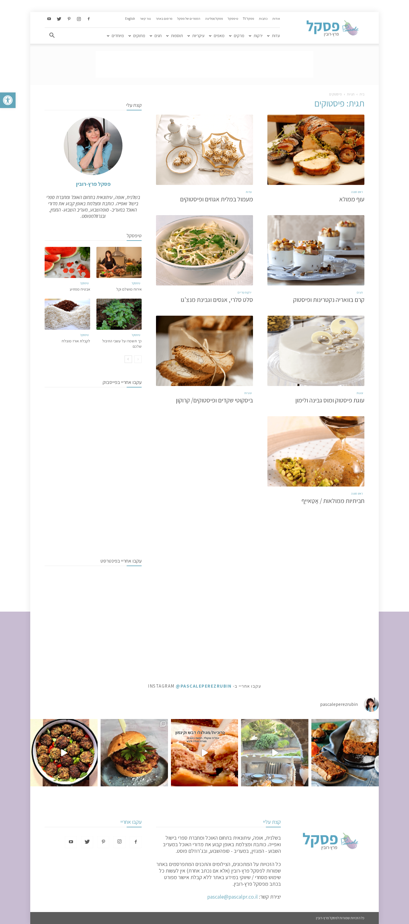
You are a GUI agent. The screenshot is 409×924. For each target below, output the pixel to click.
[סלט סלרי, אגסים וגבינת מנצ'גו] (204, 250)
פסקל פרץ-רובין (93, 183)
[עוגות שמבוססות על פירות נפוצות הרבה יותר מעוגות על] (345, 752)
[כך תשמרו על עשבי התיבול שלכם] (119, 314)
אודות (276, 18)
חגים (158, 35)
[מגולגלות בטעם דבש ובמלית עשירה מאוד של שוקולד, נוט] (204, 752)
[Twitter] (58, 19)
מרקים (239, 35)
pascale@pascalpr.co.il (232, 896)
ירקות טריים (244, 292)
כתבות (263, 18)
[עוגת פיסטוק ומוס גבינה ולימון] (315, 351)
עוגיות (248, 393)
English (130, 18)
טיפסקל (233, 18)
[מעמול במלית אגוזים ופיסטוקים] (204, 150)
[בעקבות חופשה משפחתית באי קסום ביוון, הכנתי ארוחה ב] (274, 752)
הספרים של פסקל (188, 18)
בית (362, 94)
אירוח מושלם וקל (129, 289)
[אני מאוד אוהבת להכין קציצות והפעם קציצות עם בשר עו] (64, 752)
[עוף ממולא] (315, 150)
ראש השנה (357, 192)
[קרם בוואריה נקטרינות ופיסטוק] (315, 250)
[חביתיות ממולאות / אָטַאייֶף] (315, 451)
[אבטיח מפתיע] (67, 262)
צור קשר (145, 18)
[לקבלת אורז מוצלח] (67, 314)
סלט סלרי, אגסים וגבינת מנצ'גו (217, 300)
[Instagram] (78, 19)
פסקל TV (248, 18)
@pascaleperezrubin (203, 686)
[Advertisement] (204, 64)
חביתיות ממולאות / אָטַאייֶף (333, 501)
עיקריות (198, 35)
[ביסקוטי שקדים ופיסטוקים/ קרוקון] (204, 351)
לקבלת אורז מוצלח (76, 341)
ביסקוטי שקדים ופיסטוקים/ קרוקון (214, 400)
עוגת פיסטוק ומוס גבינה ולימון (329, 400)
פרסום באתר (164, 18)
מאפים (219, 35)
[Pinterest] (68, 19)
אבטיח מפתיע (80, 289)
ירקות (258, 35)
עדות (276, 35)
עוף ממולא (351, 199)
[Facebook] (88, 19)
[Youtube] (49, 19)
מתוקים (139, 35)
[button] (8, 100)
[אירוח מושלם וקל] (119, 262)
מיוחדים (118, 35)
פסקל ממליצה (214, 18)
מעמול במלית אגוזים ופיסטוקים (216, 199)
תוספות (177, 35)
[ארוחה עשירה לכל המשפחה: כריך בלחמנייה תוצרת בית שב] (134, 752)
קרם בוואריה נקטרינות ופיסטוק (328, 300)
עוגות (360, 393)
